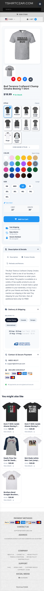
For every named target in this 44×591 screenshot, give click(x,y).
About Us (11, 554)
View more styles (20, 147)
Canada (23, 320)
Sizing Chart (18, 567)
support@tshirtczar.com (16, 364)
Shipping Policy (23, 559)
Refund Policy (32, 557)
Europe (33, 320)
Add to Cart (23, 219)
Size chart (9, 203)
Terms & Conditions (17, 557)
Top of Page (42, 510)
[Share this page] (31, 79)
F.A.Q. (9, 567)
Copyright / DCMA (24, 570)
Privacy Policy (32, 554)
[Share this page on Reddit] (19, 79)
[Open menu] (40, 4)
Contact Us (20, 554)
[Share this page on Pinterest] (13, 79)
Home (1, 510)
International (11, 325)
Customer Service (31, 567)
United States (11, 320)
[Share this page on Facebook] (25, 79)
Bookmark (24, 578)
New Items (23, 14)
